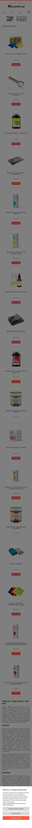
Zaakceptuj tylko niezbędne (16, 809)
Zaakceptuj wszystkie (16, 818)
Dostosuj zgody (16, 813)
